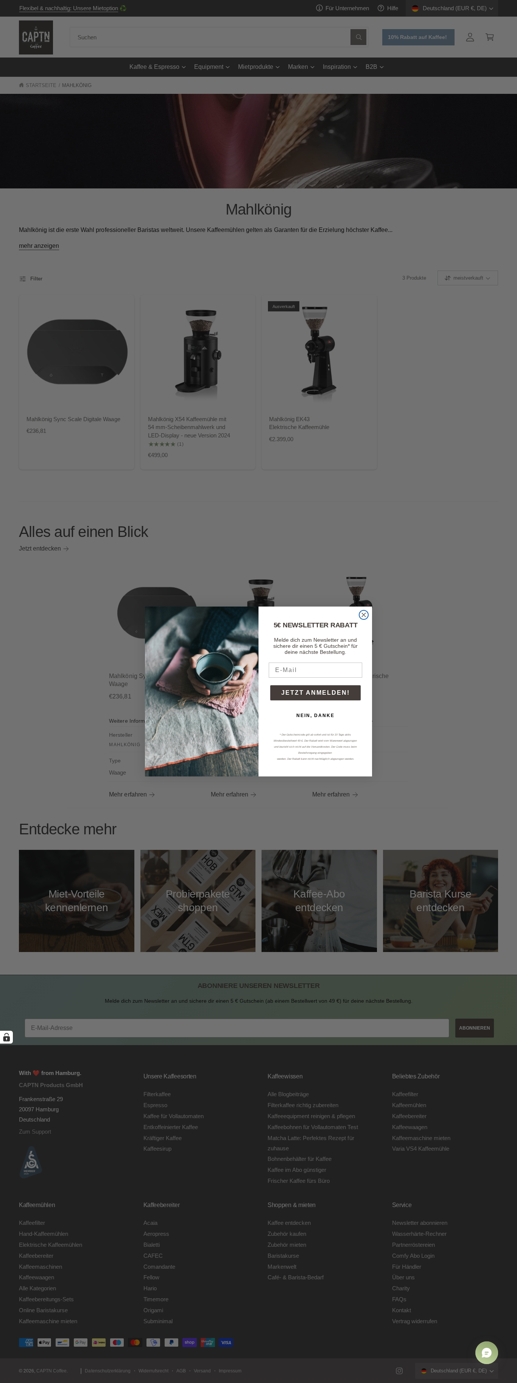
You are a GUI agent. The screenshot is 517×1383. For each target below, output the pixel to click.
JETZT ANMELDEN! (315, 692)
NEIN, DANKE (315, 715)
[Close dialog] (363, 614)
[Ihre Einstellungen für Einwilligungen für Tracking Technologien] (6, 1037)
